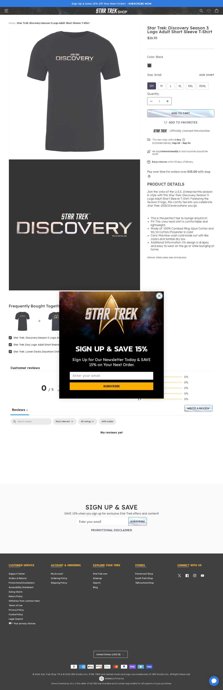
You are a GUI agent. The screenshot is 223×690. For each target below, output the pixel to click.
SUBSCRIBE (111, 386)
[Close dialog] (159, 296)
